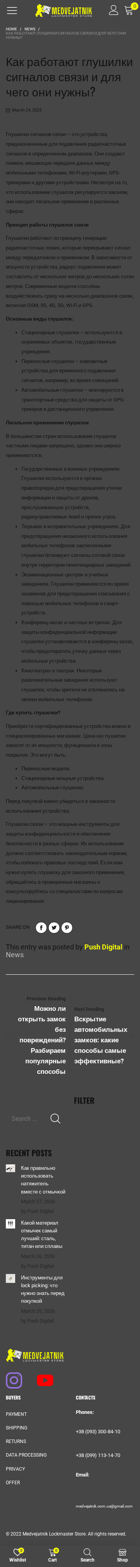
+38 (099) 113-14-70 (98, 1455)
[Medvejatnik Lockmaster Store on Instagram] (10, 1376)
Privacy (15, 1469)
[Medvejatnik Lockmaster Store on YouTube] (41, 1376)
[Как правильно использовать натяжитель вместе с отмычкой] (10, 1168)
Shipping (16, 1428)
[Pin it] (67, 928)
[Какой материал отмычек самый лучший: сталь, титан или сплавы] (10, 1223)
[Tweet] (54, 928)
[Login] (111, 10)
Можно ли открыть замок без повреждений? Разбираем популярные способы (42, 1040)
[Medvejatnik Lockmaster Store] (64, 10)
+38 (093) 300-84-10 (98, 1431)
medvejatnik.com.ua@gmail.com (104, 1506)
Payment (16, 1414)
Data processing (26, 1455)
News (15, 955)
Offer (13, 1482)
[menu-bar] (12, 10)
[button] (55, 1118)
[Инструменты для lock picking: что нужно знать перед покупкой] (10, 1278)
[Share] (41, 928)
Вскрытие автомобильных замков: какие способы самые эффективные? (100, 1040)
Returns (16, 1441)
